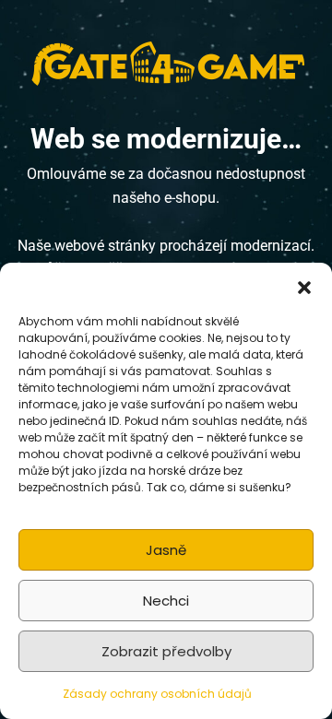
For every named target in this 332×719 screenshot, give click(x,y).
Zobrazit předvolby (166, 651)
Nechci (166, 600)
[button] (304, 286)
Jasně (166, 550)
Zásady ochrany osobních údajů (157, 693)
